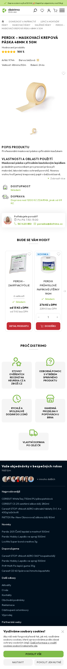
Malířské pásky (43, 25)
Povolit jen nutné (49, 662)
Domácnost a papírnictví (22, 21)
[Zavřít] (62, 631)
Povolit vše (33, 654)
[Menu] (62, 10)
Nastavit (18, 662)
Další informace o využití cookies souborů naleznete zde (30, 644)
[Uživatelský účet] (49, 10)
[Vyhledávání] (35, 10)
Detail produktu (19, 326)
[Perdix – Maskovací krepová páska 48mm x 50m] (33, 96)
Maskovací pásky (21, 25)
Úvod (3, 21)
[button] (64, 291)
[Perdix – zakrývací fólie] (19, 264)
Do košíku (50, 326)
